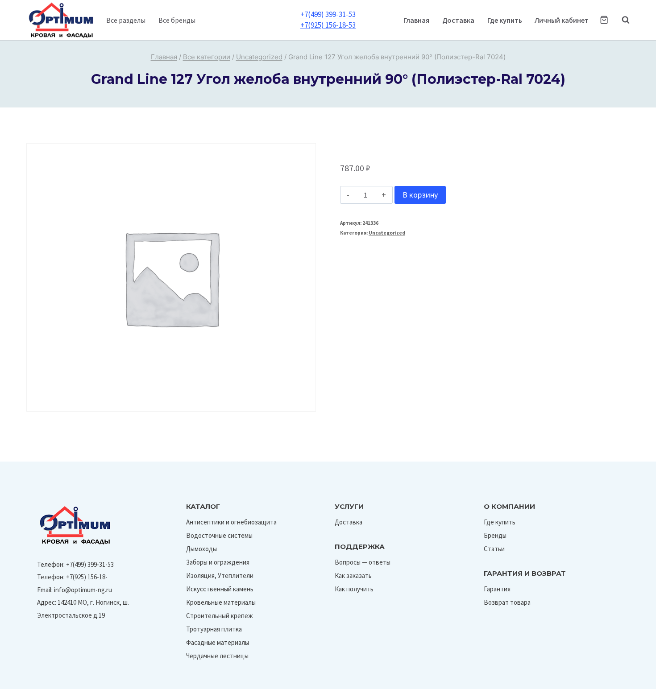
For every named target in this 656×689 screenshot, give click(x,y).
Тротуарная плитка (214, 629)
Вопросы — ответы (362, 562)
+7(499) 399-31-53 (328, 14)
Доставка (458, 20)
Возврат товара (507, 602)
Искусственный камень (219, 589)
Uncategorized (387, 233)
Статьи (494, 549)
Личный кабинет (562, 20)
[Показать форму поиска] (621, 20)
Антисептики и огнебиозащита (231, 522)
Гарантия (497, 589)
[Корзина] (604, 20)
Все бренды (176, 20)
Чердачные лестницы (217, 656)
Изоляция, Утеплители (219, 575)
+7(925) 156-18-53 (328, 25)
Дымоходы (201, 549)
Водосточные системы (219, 535)
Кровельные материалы (221, 602)
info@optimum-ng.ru (83, 590)
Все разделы (125, 20)
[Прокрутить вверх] (628, 679)
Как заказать (353, 575)
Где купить (504, 20)
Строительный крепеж (219, 615)
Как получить (354, 589)
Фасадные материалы (217, 642)
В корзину (420, 195)
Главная (416, 20)
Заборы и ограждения (217, 562)
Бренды (495, 535)
